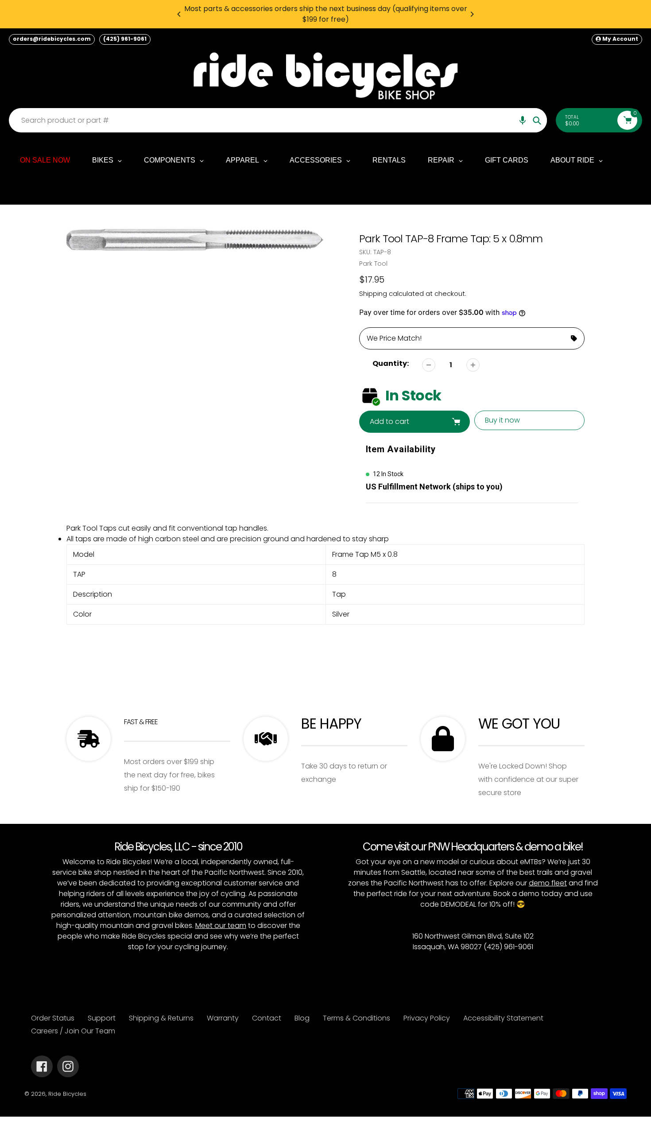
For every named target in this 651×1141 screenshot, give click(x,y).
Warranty (223, 1018)
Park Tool (373, 263)
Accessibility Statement (503, 1018)
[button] (523, 120)
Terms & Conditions (356, 1018)
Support (102, 1018)
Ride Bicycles (67, 1094)
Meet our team (220, 925)
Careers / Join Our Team (73, 1031)
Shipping (373, 293)
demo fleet (548, 883)
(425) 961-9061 (125, 39)
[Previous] (179, 14)
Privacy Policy (426, 1018)
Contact (266, 1018)
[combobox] (280, 120)
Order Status (52, 1018)
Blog (302, 1018)
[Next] (471, 14)
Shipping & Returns (161, 1018)
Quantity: (390, 363)
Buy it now (502, 420)
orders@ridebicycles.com (52, 39)
